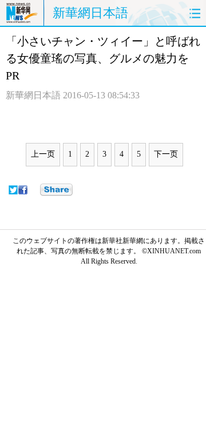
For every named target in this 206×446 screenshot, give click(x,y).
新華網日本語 (90, 13)
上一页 (43, 154)
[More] (56, 190)
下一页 (166, 154)
